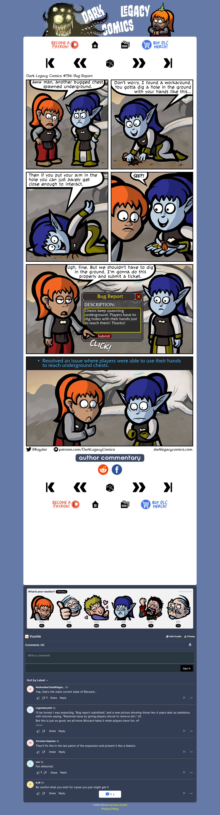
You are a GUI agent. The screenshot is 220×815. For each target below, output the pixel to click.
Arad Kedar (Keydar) (117, 805)
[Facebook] (117, 469)
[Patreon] (64, 45)
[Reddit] (103, 469)
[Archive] (125, 45)
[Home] (95, 45)
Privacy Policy (110, 808)
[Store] (155, 45)
